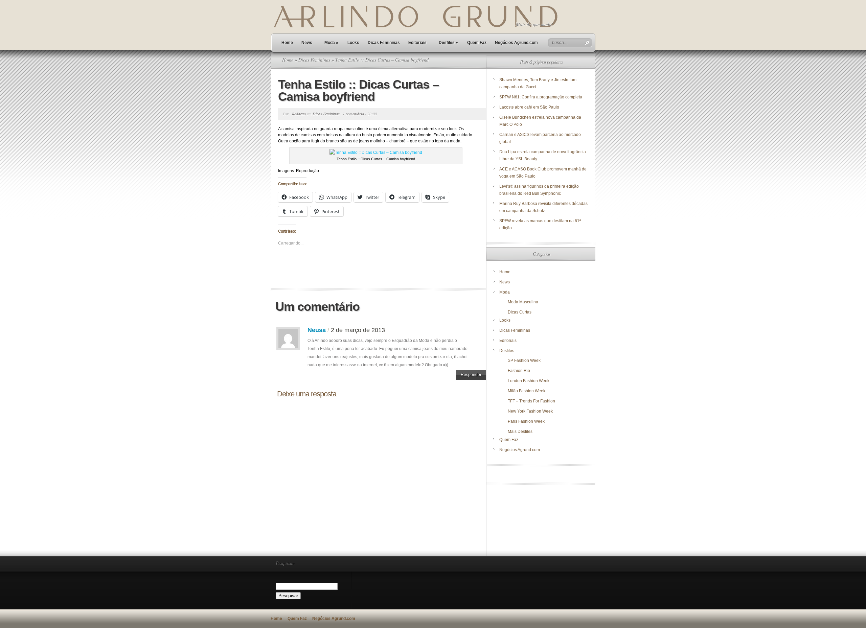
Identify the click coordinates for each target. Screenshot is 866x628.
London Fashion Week (528, 380)
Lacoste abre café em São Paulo (529, 107)
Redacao (299, 113)
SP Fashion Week (524, 360)
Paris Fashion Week (526, 421)
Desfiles (448, 42)
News (306, 42)
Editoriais (417, 42)
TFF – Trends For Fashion (531, 401)
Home (287, 42)
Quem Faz (476, 42)
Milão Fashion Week (526, 391)
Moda (331, 42)
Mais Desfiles (520, 431)
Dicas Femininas (384, 42)
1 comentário (353, 113)
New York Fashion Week (530, 411)
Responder (471, 374)
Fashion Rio (519, 370)
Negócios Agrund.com (516, 42)
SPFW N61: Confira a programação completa (540, 97)
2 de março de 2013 (358, 330)
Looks (353, 42)
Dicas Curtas (519, 312)
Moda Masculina (523, 302)
